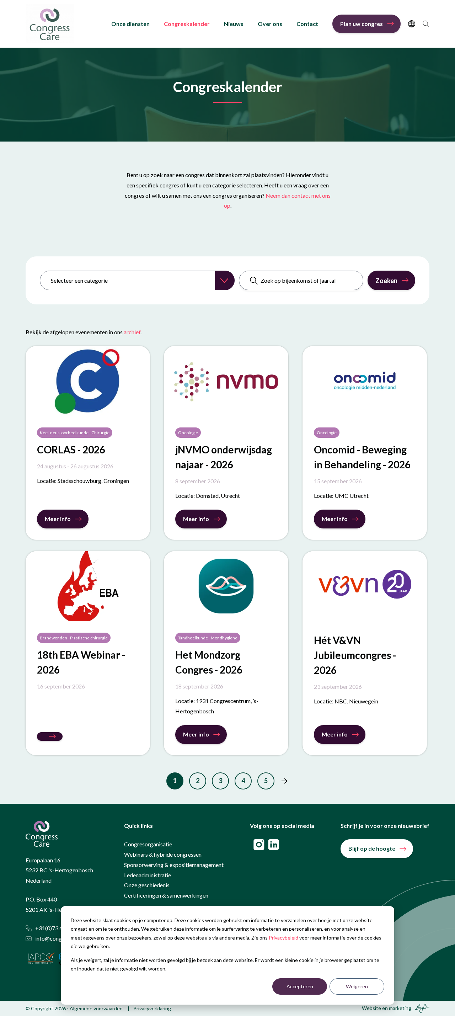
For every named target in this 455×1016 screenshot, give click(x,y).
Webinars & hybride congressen (163, 854)
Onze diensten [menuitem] (130, 23)
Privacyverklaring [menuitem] (152, 1008)
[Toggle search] (426, 24)
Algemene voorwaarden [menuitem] (96, 1008)
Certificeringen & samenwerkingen (166, 895)
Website (371, 1008)
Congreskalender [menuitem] (187, 23)
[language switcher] (411, 23)
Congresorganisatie (148, 844)
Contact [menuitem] (307, 23)
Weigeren (357, 986)
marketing (400, 1008)
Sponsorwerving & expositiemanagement (174, 864)
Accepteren (300, 986)
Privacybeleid (283, 938)
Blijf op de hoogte (371, 848)
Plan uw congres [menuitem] (361, 23)
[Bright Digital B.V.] (420, 1008)
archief (132, 332)
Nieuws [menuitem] (233, 23)
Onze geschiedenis (147, 885)
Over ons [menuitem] (270, 23)
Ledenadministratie (147, 875)
